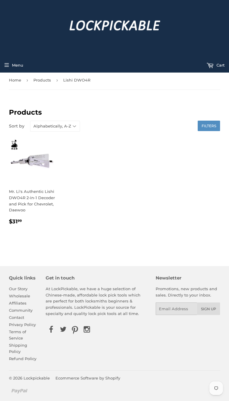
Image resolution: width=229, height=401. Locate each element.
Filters (209, 126)
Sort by (16, 126)
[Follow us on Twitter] (63, 330)
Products (42, 80)
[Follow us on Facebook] (51, 330)
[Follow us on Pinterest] (75, 330)
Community (21, 310)
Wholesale (19, 296)
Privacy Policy (22, 324)
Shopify (112, 378)
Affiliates (18, 303)
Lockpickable (37, 378)
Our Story (18, 288)
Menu (17, 65)
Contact (16, 317)
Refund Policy (22, 358)
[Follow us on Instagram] (87, 330)
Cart (220, 65)
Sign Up (208, 309)
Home (15, 80)
